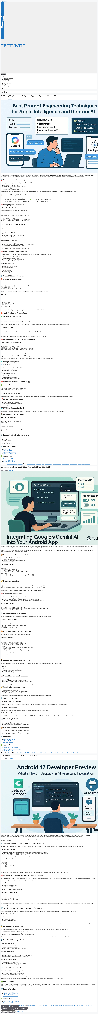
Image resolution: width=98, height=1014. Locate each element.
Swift (83, 464)
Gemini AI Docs (7, 449)
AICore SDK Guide (8, 994)
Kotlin (59, 464)
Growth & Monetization (8, 82)
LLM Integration (65, 464)
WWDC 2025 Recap (8, 460)
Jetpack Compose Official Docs (10, 993)
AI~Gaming (6, 86)
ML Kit (54, 752)
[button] (2, 88)
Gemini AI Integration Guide (10, 453)
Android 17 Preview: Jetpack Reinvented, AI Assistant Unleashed (24, 756)
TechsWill (87, 464)
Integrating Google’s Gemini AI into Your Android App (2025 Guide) (26, 467)
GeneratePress (19, 1011)
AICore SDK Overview (8, 740)
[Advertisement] (49, 63)
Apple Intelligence (40, 464)
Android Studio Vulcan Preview (10, 996)
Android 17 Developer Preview (10, 992)
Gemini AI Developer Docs (9, 739)
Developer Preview (59, 1005)
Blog (4, 84)
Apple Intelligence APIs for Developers (12, 749)
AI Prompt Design (31, 464)
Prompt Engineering (76, 464)
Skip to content (4, 1)
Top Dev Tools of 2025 (8, 750)
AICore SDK (19, 752)
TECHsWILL (13, 45)
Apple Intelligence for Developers (11, 1001)
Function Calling (48, 464)
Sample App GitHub (8, 742)
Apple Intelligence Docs (8, 450)
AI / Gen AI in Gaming (12, 464)
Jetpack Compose (45, 752)
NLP (71, 464)
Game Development (8, 78)
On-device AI (60, 752)
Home (4, 76)
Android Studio (31, 752)
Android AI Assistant (42, 1005)
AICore (29, 1005)
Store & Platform (7, 79)
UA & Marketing (7, 80)
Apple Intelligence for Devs (9, 452)
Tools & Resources (7, 83)
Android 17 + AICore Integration (10, 747)
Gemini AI (55, 464)
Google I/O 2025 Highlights (9, 461)
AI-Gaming (20, 464)
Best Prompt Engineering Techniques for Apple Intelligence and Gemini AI (28, 96)
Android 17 (25, 752)
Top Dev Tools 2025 (8, 458)
